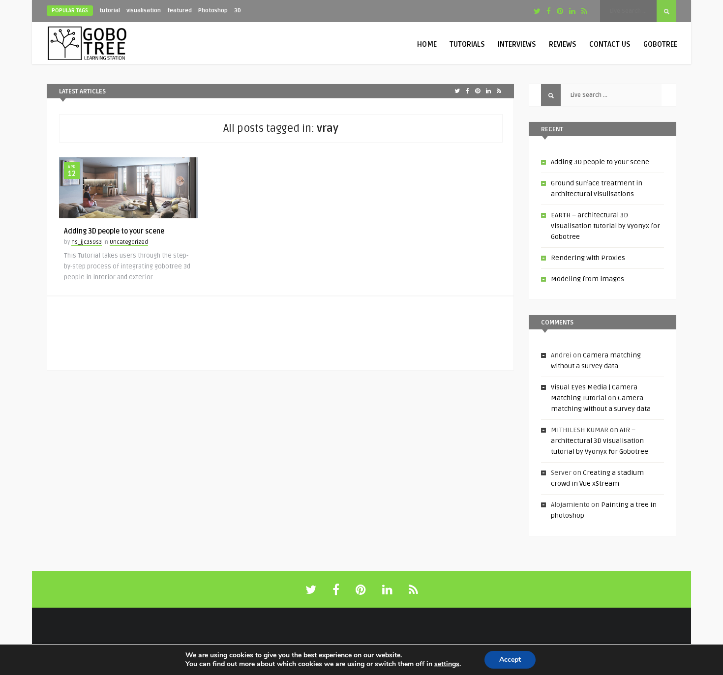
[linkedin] (572, 11)
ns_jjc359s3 (86, 242)
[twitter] (537, 11)
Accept (510, 659)
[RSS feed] (413, 590)
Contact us (610, 44)
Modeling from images (587, 279)
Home (427, 44)
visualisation (143, 10)
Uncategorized (129, 242)
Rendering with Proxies (588, 258)
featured (179, 10)
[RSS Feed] (584, 11)
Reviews (562, 44)
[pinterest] (560, 11)
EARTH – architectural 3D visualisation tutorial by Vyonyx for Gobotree (605, 226)
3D (237, 10)
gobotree (660, 44)
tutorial (109, 10)
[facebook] (548, 11)
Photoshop (213, 10)
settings (446, 664)
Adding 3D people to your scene (114, 231)
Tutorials (467, 44)
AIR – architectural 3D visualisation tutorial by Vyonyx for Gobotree (599, 441)
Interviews (517, 44)
